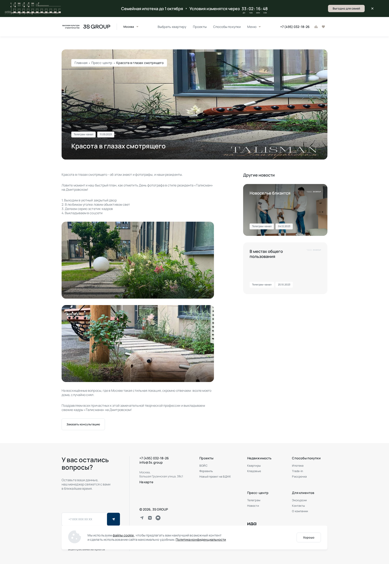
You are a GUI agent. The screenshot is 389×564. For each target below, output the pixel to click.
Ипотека (298, 465)
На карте (146, 482)
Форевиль (206, 471)
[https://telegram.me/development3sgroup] (141, 517)
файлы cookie (123, 535)
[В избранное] (323, 26)
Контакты (298, 506)
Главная (81, 63)
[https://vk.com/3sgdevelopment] (149, 517)
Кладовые (254, 471)
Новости (253, 506)
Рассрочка (299, 476)
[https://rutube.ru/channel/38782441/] (158, 517)
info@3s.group (151, 462)
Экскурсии (299, 500)
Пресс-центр (102, 63)
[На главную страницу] (86, 27)
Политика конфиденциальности (201, 539)
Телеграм (253, 500)
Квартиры (254, 465)
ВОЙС (203, 465)
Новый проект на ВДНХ (215, 476)
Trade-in (297, 471)
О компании (300, 511)
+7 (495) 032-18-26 (295, 27)
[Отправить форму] (113, 519)
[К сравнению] (316, 26)
